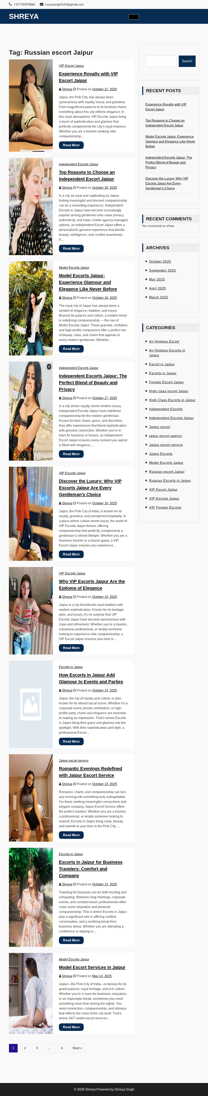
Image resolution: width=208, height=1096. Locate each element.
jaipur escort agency (165, 436)
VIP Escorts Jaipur (72, 473)
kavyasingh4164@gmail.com (64, 4)
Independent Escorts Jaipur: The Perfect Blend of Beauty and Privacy (93, 382)
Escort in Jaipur (162, 364)
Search (187, 61)
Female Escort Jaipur (166, 382)
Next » (77, 1048)
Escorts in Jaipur (71, 667)
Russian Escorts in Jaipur (170, 480)
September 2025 (162, 270)
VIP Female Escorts (165, 507)
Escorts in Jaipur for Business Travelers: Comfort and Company (90, 869)
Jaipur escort (159, 427)
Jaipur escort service (74, 760)
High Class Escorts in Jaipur (172, 400)
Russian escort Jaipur (167, 471)
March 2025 (158, 297)
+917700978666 (24, 4)
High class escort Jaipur (168, 391)
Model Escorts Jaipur (74, 267)
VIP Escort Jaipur (71, 66)
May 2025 (157, 279)
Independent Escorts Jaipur (78, 164)
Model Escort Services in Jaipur (92, 967)
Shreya (24, 16)
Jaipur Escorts (160, 454)
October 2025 (160, 261)
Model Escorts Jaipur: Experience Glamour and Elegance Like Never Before (88, 282)
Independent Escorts (166, 409)
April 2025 (157, 288)
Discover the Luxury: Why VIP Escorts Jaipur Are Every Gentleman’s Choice (90, 488)
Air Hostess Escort (164, 341)
